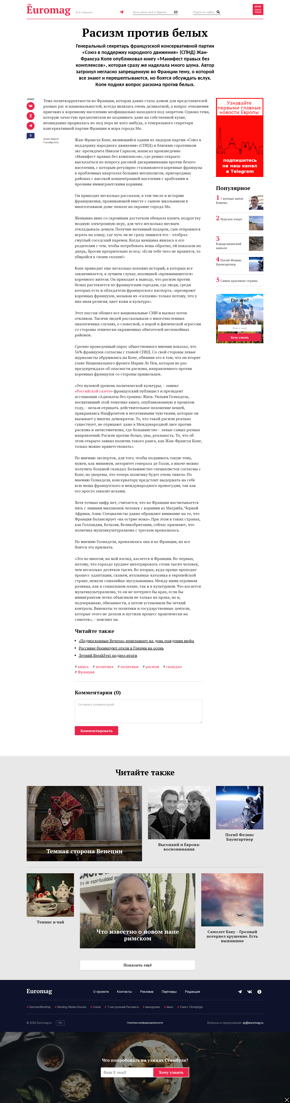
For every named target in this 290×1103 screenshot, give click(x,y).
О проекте (101, 992)
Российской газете (94, 391)
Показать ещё (137, 965)
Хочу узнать (240, 337)
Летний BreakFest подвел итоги (108, 655)
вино (168, 1007)
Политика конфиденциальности (145, 1022)
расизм (151, 666)
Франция (84, 672)
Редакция (192, 992)
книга (82, 666)
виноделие (151, 1007)
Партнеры (169, 992)
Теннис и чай (50, 922)
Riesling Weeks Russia (70, 1007)
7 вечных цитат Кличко (229, 200)
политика (103, 666)
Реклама (146, 992)
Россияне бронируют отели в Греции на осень (121, 648)
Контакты (124, 992)
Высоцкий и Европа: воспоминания (179, 847)
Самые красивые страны (238, 281)
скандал (172, 666)
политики (128, 666)
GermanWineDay (39, 1007)
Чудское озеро (231, 219)
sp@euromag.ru (253, 1023)
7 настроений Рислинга (122, 1007)
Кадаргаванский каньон (228, 246)
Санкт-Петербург (190, 1007)
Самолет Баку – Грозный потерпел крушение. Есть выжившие (232, 936)
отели (95, 1007)
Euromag (49, 9)
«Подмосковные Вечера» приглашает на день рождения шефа (136, 640)
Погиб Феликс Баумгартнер (229, 262)
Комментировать (96, 730)
